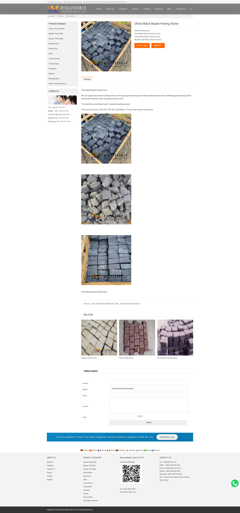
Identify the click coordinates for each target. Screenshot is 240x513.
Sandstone (53, 49)
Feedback (50, 465)
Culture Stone (54, 59)
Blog (169, 9)
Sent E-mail (142, 45)
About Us (110, 9)
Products (123, 9)
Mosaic (51, 74)
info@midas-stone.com (62, 114)
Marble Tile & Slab (56, 34)
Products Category (57, 23)
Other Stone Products (57, 84)
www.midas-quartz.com (128, 492)
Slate (51, 54)
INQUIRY (158, 45)
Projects (159, 9)
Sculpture (52, 69)
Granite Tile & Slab (56, 39)
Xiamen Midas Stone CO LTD (69, 510)
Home (99, 9)
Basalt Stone (54, 44)
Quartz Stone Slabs (56, 29)
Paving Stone (70, 16)
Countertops (54, 64)
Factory (135, 9)
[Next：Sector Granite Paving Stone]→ (128, 304)
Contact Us (181, 9)
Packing (146, 9)
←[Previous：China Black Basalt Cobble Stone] (98, 304)
